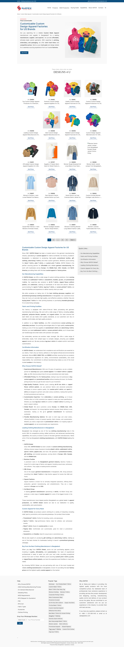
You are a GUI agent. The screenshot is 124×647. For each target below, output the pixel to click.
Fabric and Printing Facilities (89, 256)
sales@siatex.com (103, 1)
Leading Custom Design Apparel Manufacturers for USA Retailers (31, 134)
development (103, 593)
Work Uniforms (63, 624)
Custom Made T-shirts (55, 586)
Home (49, 7)
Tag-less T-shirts (54, 632)
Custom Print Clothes (68, 629)
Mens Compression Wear (55, 597)
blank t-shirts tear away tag (57, 589)
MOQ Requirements (24, 595)
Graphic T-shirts (54, 616)
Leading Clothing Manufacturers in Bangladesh (95, 265)
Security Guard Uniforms (55, 618)
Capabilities (83, 7)
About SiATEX (93, 7)
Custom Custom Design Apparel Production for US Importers (93, 103)
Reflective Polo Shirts (55, 610)
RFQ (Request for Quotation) (27, 598)
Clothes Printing (23, 612)
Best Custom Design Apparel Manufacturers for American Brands (52, 134)
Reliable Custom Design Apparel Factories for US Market (72, 134)
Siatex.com (87, 584)
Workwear (51, 584)
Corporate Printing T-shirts (56, 594)
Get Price (24, 52)
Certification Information (88, 259)
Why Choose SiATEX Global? (89, 262)
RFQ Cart (21, 604)
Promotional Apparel (54, 626)
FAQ (19, 601)
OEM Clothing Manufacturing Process (29, 587)
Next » (73, 240)
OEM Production (64, 8)
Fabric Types (22, 606)
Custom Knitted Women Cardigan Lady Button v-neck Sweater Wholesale (93, 197)
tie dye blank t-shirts (55, 605)
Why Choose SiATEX (24, 584)
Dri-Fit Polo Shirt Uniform (56, 602)
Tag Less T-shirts (55, 629)
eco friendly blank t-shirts (63, 584)
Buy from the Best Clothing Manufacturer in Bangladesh (98, 271)
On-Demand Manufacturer (26, 590)
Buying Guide (75, 7)
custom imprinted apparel (56, 608)
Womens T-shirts (65, 592)
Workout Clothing (53, 592)
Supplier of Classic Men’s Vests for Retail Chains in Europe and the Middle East (51, 166)
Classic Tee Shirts (69, 602)
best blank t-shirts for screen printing (59, 613)
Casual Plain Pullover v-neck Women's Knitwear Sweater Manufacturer (30, 228)
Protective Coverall (54, 600)
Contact (100, 7)
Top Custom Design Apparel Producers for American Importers (30, 103)
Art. (31, 99)
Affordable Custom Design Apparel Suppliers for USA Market (31, 166)
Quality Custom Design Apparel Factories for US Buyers (72, 103)
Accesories (21, 609)
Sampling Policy (23, 592)
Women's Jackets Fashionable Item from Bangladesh (93, 228)
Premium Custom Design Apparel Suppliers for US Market (51, 103)
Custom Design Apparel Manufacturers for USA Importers (93, 134)
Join (20, 623)
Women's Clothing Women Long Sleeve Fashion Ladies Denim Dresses (72, 228)
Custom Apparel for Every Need (90, 268)
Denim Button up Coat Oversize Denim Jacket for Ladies (72, 197)
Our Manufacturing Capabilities (90, 253)
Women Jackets (53, 624)
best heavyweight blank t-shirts (58, 621)
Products (55, 8)
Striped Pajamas (66, 626)
